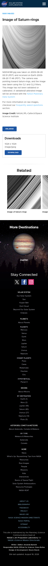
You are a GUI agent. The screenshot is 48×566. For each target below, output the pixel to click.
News (24, 453)
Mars (24, 340)
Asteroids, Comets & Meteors (24, 425)
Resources (24, 460)
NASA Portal (24, 521)
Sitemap (24, 524)
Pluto (24, 361)
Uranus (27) (24, 413)
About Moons (24, 392)
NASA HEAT (24, 490)
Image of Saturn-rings (17, 212)
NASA (3, 4)
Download (13, 152)
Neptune (24, 354)
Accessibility (24, 527)
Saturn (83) (24, 409)
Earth (24, 337)
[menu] (44, 4)
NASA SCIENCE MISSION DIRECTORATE (24, 518)
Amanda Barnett (30, 545)
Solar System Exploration (14, 4)
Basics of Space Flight (24, 480)
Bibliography (24, 504)
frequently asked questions (29, 105)
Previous (5, 247)
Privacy (24, 511)
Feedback (24, 508)
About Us (24, 501)
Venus (24, 333)
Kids (24, 473)
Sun (24, 299)
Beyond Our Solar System (24, 309)
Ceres (24, 364)
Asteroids (24, 440)
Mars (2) (24, 402)
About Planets (24, 322)
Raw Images (8, 14)
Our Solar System (24, 296)
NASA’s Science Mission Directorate (24, 540)
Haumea (24, 371)
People (24, 467)
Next (43, 247)
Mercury (24, 330)
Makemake (24, 368)
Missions (24, 470)
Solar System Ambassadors (24, 484)
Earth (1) (24, 399)
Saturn (24, 347)
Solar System (24, 292)
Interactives (24, 477)
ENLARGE (10, 129)
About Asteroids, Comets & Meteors (24, 429)
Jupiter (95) (24, 406)
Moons (24, 388)
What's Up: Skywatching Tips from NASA (24, 456)
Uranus (24, 350)
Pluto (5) (24, 419)
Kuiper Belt (24, 303)
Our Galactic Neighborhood (14, 10)
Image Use (24, 514)
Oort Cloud (24, 306)
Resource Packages (24, 487)
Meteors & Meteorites (24, 436)
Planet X (24, 382)
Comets (24, 443)
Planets (24, 319)
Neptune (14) (24, 416)
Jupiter (24, 260)
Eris (24, 375)
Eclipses (24, 313)
